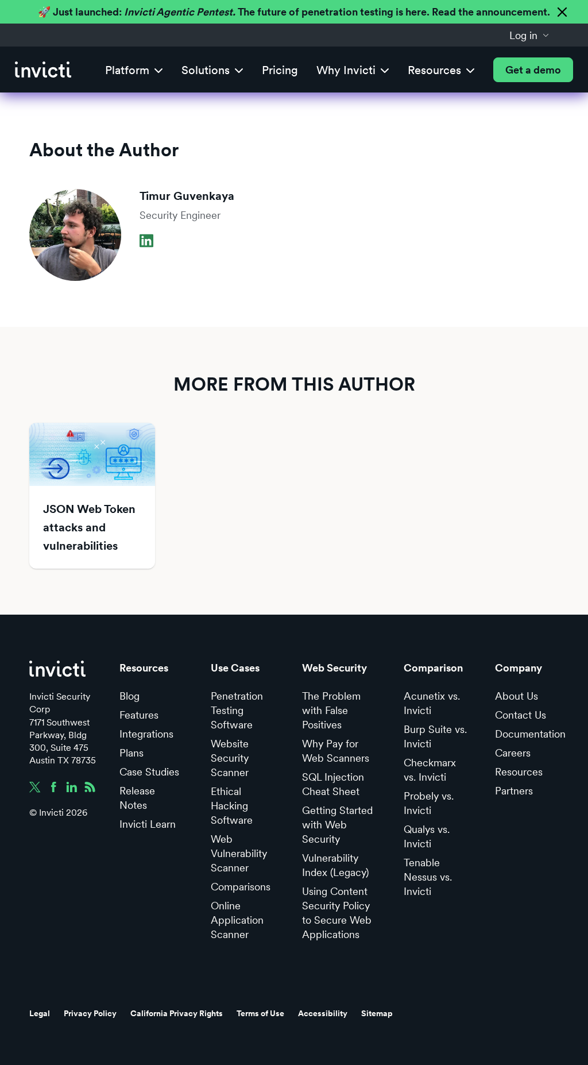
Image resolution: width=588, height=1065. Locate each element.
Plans (131, 753)
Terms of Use (260, 1013)
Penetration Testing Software (237, 710)
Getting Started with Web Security (337, 824)
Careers (513, 753)
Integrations (146, 734)
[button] (529, 35)
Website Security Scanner (230, 758)
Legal (39, 1013)
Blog (129, 696)
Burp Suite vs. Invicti (435, 736)
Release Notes (137, 798)
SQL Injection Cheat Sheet (333, 784)
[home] (43, 69)
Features (138, 715)
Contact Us (520, 715)
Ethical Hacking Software (232, 805)
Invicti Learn (147, 824)
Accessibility (322, 1013)
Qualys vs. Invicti (427, 836)
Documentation (530, 734)
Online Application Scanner (237, 920)
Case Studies (149, 772)
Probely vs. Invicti (429, 803)
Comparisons (240, 887)
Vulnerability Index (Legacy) (335, 865)
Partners (514, 791)
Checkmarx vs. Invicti (430, 770)
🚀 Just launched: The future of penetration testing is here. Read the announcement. (294, 12)
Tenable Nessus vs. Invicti (428, 876)
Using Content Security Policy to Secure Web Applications (337, 912)
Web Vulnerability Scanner (239, 853)
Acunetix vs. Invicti (432, 703)
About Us (516, 696)
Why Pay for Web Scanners (335, 751)
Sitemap (377, 1013)
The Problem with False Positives (331, 710)
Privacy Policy (90, 1013)
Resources (519, 772)
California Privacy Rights (176, 1013)
